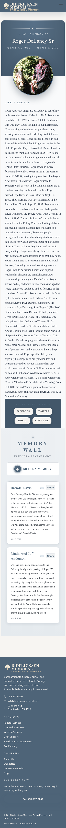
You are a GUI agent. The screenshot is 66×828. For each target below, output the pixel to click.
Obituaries (9, 763)
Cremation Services (14, 727)
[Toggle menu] (61, 3)
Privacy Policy (10, 823)
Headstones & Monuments (18, 741)
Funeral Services (12, 722)
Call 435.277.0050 (33, 799)
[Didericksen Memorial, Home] (27, 6)
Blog (6, 773)
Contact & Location (14, 768)
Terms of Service (28, 823)
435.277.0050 (15, 696)
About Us (9, 759)
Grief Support (11, 736)
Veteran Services (13, 732)
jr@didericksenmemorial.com (23, 701)
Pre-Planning (10, 746)
